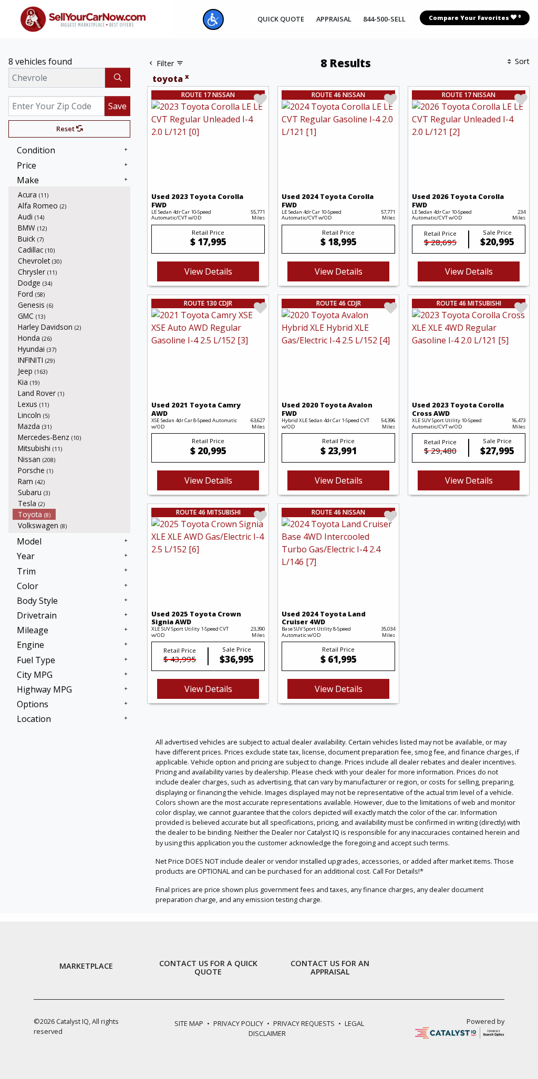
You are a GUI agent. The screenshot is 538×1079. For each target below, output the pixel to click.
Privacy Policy (238, 1023)
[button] (213, 19)
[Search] (117, 78)
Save (117, 106)
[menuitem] (71, 194)
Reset (66, 128)
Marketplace (86, 966)
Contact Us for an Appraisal (330, 967)
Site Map (188, 1023)
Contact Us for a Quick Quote (208, 967)
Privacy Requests (304, 1023)
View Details (208, 271)
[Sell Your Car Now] (83, 18)
